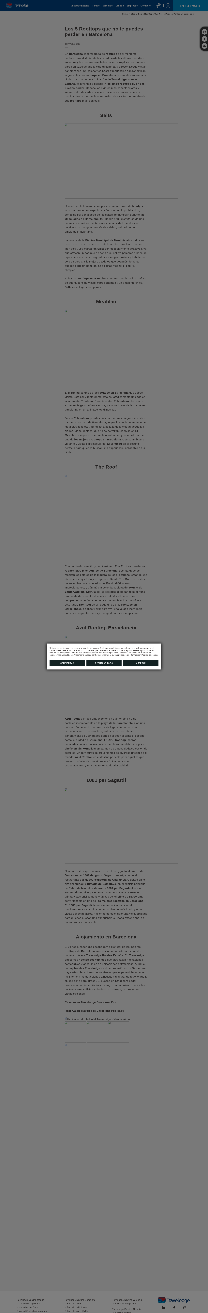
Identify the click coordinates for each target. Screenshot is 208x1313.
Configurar (67, 663)
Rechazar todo (104, 663)
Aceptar (141, 663)
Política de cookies (149, 655)
